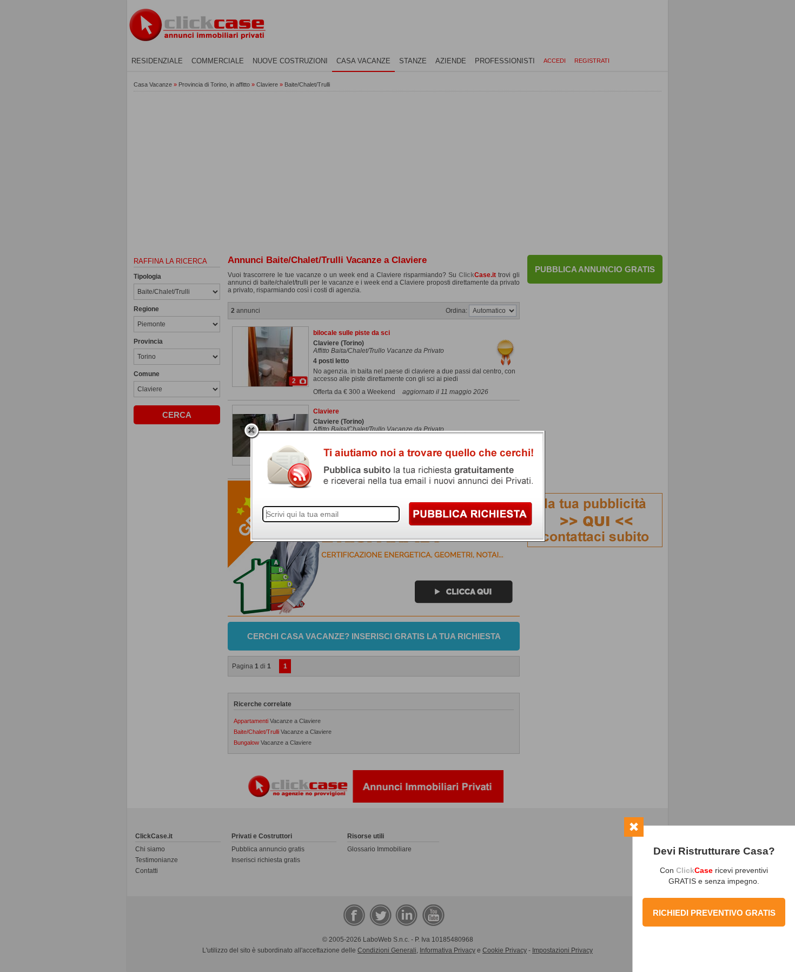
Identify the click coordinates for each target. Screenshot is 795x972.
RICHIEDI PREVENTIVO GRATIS (714, 912)
